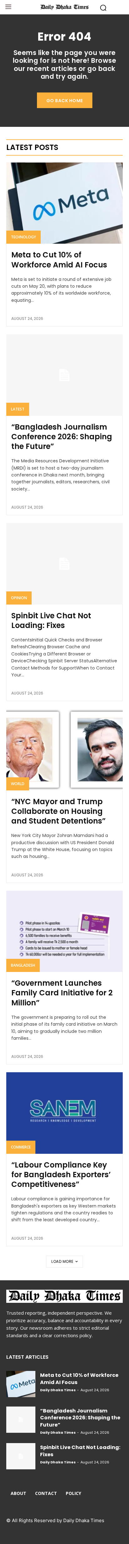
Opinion (19, 597)
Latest (17, 409)
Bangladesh (23, 965)
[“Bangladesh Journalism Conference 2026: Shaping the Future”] (64, 375)
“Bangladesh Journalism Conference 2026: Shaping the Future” (61, 436)
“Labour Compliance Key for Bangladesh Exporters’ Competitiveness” (61, 1174)
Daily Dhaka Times (58, 1389)
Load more (62, 1261)
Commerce (21, 1147)
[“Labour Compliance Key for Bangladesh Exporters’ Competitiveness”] (64, 1112)
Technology (23, 237)
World (17, 783)
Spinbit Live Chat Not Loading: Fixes (51, 620)
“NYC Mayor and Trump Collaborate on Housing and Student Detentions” (58, 811)
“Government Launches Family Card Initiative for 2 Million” (62, 993)
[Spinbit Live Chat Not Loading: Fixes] (64, 563)
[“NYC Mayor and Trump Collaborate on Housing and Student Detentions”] (64, 749)
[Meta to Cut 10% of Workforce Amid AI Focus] (64, 203)
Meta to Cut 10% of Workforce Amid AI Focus (59, 260)
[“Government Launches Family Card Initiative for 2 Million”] (64, 931)
